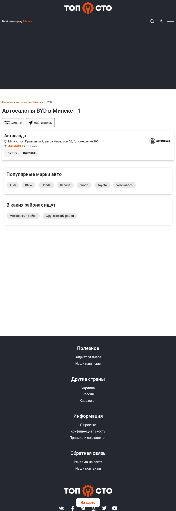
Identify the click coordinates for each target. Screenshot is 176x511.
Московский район (23, 216)
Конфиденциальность (88, 431)
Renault (65, 185)
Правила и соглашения (88, 438)
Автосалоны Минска (29, 102)
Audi (13, 185)
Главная (7, 102)
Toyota (102, 185)
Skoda (84, 185)
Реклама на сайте (88, 462)
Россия (88, 394)
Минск (27, 21)
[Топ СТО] (88, 8)
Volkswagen (124, 185)
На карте (88, 502)
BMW (28, 185)
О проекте (88, 425)
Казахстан (88, 401)
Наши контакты (88, 468)
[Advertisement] (88, 59)
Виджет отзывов (88, 357)
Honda (46, 185)
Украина (88, 388)
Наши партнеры (88, 363)
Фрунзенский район (60, 216)
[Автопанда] (88, 145)
